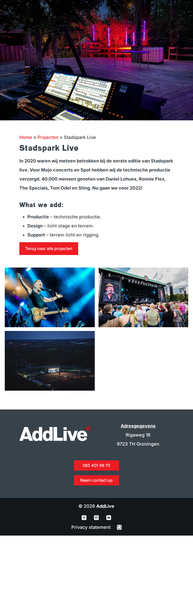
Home (25, 137)
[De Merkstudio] (119, 527)
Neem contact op (96, 480)
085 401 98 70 (96, 465)
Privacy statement (91, 527)
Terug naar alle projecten (48, 248)
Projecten (48, 137)
